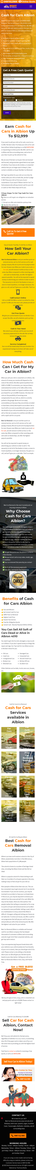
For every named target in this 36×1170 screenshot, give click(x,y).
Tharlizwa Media (21, 1168)
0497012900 (30, 147)
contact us (12, 1051)
